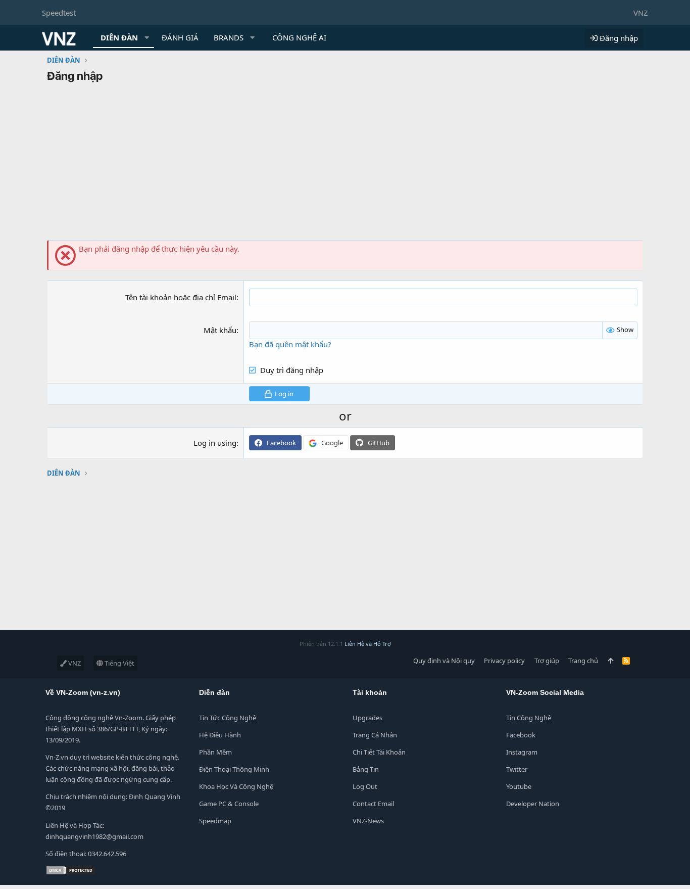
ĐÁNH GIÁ (180, 37)
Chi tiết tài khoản (379, 752)
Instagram (521, 752)
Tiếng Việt (118, 663)
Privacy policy (504, 660)
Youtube (518, 786)
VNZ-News (368, 820)
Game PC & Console (229, 803)
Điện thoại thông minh (234, 769)
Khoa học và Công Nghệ (236, 786)
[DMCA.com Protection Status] (70, 872)
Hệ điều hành (220, 734)
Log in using (214, 443)
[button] (147, 37)
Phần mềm (215, 752)
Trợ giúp (546, 660)
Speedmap (215, 820)
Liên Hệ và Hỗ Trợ (367, 643)
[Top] (610, 660)
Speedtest (59, 13)
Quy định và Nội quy (444, 660)
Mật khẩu (220, 330)
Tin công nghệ (528, 717)
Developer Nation (532, 803)
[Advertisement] (345, 164)
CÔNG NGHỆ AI (299, 37)
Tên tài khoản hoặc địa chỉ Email (180, 297)
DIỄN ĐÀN (119, 37)
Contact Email (373, 803)
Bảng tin (366, 769)
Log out (365, 786)
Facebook (520, 734)
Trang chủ (583, 660)
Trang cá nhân (375, 734)
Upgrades (367, 717)
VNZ (640, 13)
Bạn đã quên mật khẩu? (290, 344)
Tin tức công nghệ (227, 717)
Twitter (516, 769)
